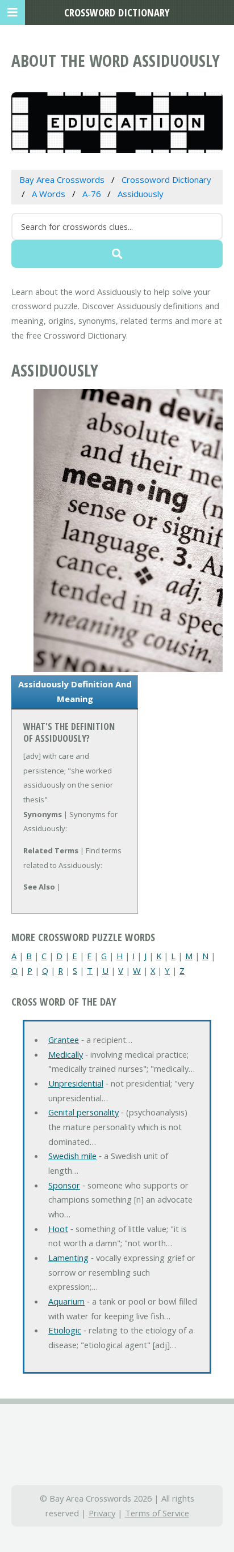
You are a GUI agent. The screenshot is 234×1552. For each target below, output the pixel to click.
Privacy (102, 1513)
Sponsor (64, 1185)
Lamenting (68, 1257)
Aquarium (66, 1301)
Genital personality (83, 1112)
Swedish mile (72, 1155)
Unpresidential (75, 1083)
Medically (65, 1054)
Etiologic (64, 1330)
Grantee (63, 1039)
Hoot (58, 1228)
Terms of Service (157, 1513)
